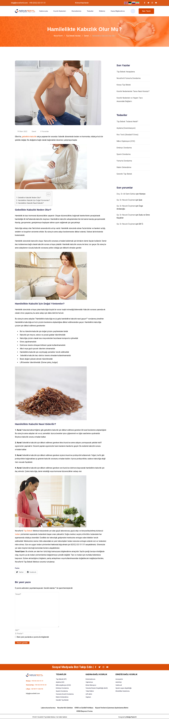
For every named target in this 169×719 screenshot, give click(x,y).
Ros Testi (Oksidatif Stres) (127, 135)
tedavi (17, 534)
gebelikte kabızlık (29, 136)
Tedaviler (90, 11)
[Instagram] (152, 2)
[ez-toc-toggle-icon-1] (47, 194)
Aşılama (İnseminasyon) (126, 128)
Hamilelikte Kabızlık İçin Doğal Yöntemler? (34, 200)
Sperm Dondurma (123, 154)
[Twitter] (148, 2)
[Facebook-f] (144, 2)
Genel (34, 131)
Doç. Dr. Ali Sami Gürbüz (126, 194)
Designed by (127, 717)
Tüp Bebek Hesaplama (126, 72)
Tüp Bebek (28, 531)
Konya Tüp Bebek (124, 85)
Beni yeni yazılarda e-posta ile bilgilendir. (33, 637)
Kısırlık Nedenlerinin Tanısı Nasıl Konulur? (133, 91)
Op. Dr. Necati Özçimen (126, 200)
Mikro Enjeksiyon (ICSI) (126, 141)
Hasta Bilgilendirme (118, 11)
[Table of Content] (48, 194)
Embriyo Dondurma (124, 148)
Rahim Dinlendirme (124, 167)
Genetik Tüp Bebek (124, 174)
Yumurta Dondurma (124, 161)
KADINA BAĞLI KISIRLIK (96, 674)
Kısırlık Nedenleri (59, 11)
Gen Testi (146, 11)
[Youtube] (156, 2)
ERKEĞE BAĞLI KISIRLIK (126, 674)
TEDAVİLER (61, 674)
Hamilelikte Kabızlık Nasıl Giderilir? (31, 203)
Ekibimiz (102, 11)
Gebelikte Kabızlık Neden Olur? (29, 198)
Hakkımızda (43, 11)
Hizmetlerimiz (76, 11)
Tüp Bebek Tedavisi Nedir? (127, 121)
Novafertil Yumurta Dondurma (128, 78)
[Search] (133, 11)
